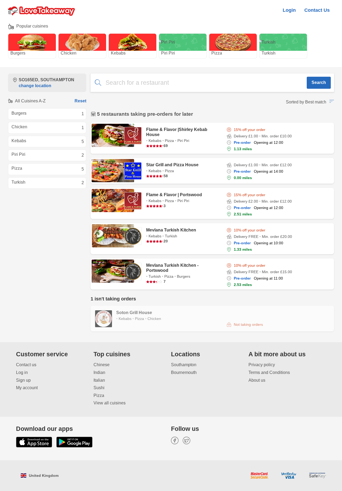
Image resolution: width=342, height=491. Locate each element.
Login (289, 10)
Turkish (275, 53)
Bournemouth (184, 372)
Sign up (23, 380)
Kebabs (125, 53)
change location (35, 85)
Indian (99, 372)
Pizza (221, 53)
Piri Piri (175, 53)
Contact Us (317, 10)
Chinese (102, 364)
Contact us (26, 364)
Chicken (76, 53)
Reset (80, 101)
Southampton (183, 364)
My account (27, 387)
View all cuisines (110, 403)
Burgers (25, 53)
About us (256, 380)
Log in (22, 372)
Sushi (99, 387)
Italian (99, 380)
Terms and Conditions (269, 372)
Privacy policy (261, 364)
